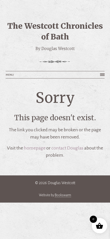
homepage (35, 148)
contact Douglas (67, 148)
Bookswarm (63, 195)
